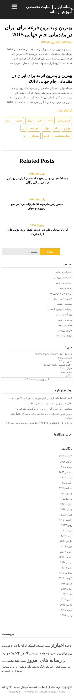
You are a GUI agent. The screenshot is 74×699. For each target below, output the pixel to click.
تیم (48, 653)
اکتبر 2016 (66, 567)
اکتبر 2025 (66, 482)
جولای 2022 (66, 493)
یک (3, 670)
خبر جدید (34, 128)
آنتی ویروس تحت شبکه (37, 379)
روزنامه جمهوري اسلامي (59, 309)
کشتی (7, 670)
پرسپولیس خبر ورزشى (60, 293)
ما (38, 667)
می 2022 (67, 498)
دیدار (4, 653)
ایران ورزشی (63, 120)
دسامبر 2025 (65, 472)
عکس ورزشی (65, 325)
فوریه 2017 (66, 546)
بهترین (67, 128)
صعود (4, 661)
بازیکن (9, 646)
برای (8, 120)
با (19, 645)
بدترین (19, 120)
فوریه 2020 (66, 514)
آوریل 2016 (66, 599)
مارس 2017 (66, 541)
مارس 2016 (66, 604)
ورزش (14, 667)
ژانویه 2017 (66, 551)
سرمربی (23, 661)
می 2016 (67, 594)
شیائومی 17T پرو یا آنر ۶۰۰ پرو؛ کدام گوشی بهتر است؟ (43, 408)
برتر (59, 653)
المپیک (32, 646)
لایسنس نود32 (65, 357)
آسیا (67, 646)
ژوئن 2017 (66, 525)
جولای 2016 (66, 583)
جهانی (46, 128)
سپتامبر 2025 (65, 488)
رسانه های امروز (62, 135)
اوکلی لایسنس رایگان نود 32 (58, 364)
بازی (15, 645)
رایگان (69, 375)
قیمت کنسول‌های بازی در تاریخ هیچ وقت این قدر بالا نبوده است (40, 398)
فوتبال (57, 666)
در (23, 128)
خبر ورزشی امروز (63, 298)
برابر (70, 653)
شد (17, 661)
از (52, 645)
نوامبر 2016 (66, 562)
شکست (10, 660)
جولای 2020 (66, 509)
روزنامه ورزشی (64, 314)
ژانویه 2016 (66, 615)
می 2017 (67, 530)
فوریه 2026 (66, 467)
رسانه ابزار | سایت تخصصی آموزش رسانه (49, 9)
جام (56, 128)
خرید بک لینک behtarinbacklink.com (53, 354)
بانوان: (4, 646)
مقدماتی (35, 135)
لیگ (42, 666)
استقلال (40, 645)
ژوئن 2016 (66, 588)
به (54, 652)
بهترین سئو (66, 372)
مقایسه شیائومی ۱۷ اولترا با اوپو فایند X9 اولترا (48, 403)
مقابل (34, 667)
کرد (12, 670)
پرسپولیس (6, 666)
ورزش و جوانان (64, 335)
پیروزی (18, 670)
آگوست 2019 (65, 519)
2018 (50, 120)
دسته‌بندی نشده (64, 303)
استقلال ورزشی (64, 282)
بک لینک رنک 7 (64, 110)
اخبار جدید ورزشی (63, 277)
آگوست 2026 (65, 456)
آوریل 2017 (66, 535)
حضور (32, 653)
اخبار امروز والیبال (63, 272)
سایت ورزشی (65, 319)
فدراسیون (66, 666)
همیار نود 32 (66, 368)
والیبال (21, 666)
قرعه (46, 135)
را (63, 660)
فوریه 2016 (66, 610)
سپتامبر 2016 (65, 572)
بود (51, 653)
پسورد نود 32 (65, 361)
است (47, 646)
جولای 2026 (66, 461)
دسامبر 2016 (65, 557)
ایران (29, 120)
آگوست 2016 (65, 578)
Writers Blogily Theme (52, 691)
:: (70, 646)
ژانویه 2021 (66, 504)
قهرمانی (48, 666)
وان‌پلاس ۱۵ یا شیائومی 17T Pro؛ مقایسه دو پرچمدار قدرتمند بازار (38, 422)
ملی (29, 666)
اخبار (40, 120)
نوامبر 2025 (66, 477)
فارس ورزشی (65, 330)
